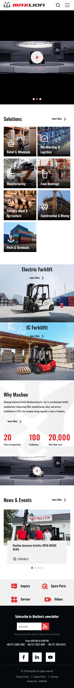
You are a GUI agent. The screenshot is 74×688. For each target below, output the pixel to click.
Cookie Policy (40, 676)
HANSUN (43, 681)
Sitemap (54, 676)
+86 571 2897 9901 (36, 644)
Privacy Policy (22, 676)
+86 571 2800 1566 (15, 644)
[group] (37, 536)
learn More (57, 118)
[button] (34, 99)
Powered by (32, 681)
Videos (58, 599)
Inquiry (25, 585)
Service (25, 599)
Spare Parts (58, 585)
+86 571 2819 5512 (57, 644)
